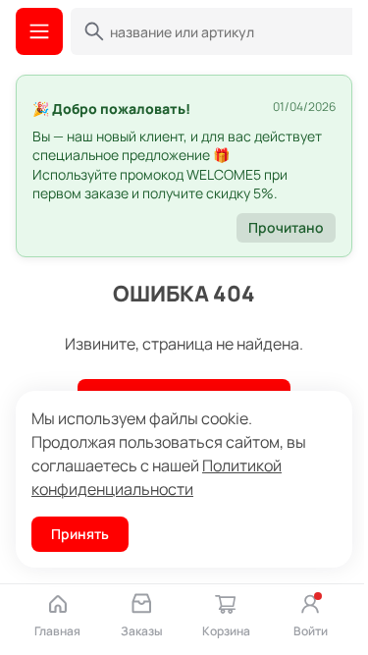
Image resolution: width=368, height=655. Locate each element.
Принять (80, 533)
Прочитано (286, 227)
